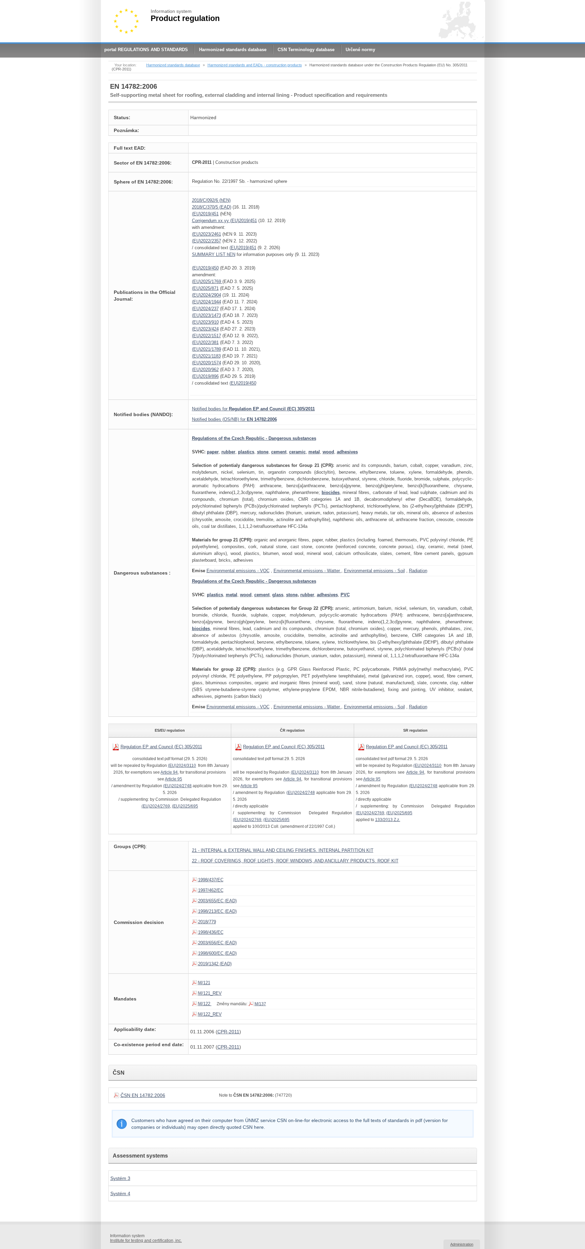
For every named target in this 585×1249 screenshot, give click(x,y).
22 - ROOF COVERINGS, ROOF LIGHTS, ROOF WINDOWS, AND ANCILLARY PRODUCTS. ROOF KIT (295, 860)
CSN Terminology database (306, 49)
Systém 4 (120, 1193)
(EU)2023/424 (205, 328)
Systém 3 (120, 1178)
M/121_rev (210, 993)
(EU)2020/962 (205, 369)
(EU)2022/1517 (206, 335)
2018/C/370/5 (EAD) (211, 207)
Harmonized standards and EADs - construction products (255, 65)
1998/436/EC (210, 932)
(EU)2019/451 (205, 213)
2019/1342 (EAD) (215, 963)
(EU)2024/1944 (206, 301)
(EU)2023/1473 (206, 315)
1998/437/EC (210, 879)
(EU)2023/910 (205, 322)
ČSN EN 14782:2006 (143, 1095)
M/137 (260, 1004)
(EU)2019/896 (205, 376)
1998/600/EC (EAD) (217, 953)
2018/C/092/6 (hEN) (211, 200)
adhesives (347, 451)
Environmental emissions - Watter (307, 570)
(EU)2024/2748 (177, 785)
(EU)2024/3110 (182, 765)
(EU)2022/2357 (206, 240)
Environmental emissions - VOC (238, 570)
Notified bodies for (253, 408)
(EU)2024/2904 (206, 295)
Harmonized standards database (232, 49)
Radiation (418, 570)
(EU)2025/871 (205, 288)
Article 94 (169, 772)
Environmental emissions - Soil (374, 570)
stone (292, 594)
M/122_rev (210, 1014)
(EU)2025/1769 (207, 281)
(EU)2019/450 (205, 268)
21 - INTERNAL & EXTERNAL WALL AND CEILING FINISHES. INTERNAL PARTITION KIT (282, 850)
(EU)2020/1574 (206, 362)
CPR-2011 (228, 1031)
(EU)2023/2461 (206, 234)
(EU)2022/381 (205, 342)
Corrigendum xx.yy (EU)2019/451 (224, 220)
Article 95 (173, 779)
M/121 (204, 982)
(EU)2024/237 (205, 308)
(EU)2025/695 (185, 806)
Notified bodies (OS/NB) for (234, 419)
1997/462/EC (210, 890)
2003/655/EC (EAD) (217, 900)
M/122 (205, 1003)
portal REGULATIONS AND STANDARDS (146, 49)
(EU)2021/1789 (206, 349)
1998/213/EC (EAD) (217, 911)
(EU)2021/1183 (206, 356)
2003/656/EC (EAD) (217, 942)
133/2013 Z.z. (387, 819)
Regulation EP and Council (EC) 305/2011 (161, 746)
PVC (345, 594)
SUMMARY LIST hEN (213, 254)
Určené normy (360, 49)
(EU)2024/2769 (156, 806)
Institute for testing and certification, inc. (146, 1240)
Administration (461, 1244)
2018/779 (207, 921)
